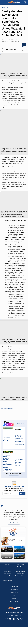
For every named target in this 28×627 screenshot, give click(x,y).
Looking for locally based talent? (14, 474)
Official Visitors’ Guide (20, 578)
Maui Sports (20, 569)
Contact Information (13, 589)
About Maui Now (14, 586)
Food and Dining (20, 573)
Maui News (5, 7)
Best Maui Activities (20, 571)
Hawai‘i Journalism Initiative (7, 581)
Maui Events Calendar (20, 575)
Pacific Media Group (18, 612)
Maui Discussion (7, 573)
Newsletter (14, 598)
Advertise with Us (14, 592)
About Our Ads (17, 615)
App (14, 595)
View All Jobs (19, 423)
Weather (8, 566)
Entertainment (20, 566)
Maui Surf (8, 569)
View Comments (14, 522)
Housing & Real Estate (8, 575)
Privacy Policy (10, 615)
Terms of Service (14, 601)
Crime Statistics (7, 571)
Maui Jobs (7, 578)
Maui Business (20, 564)
